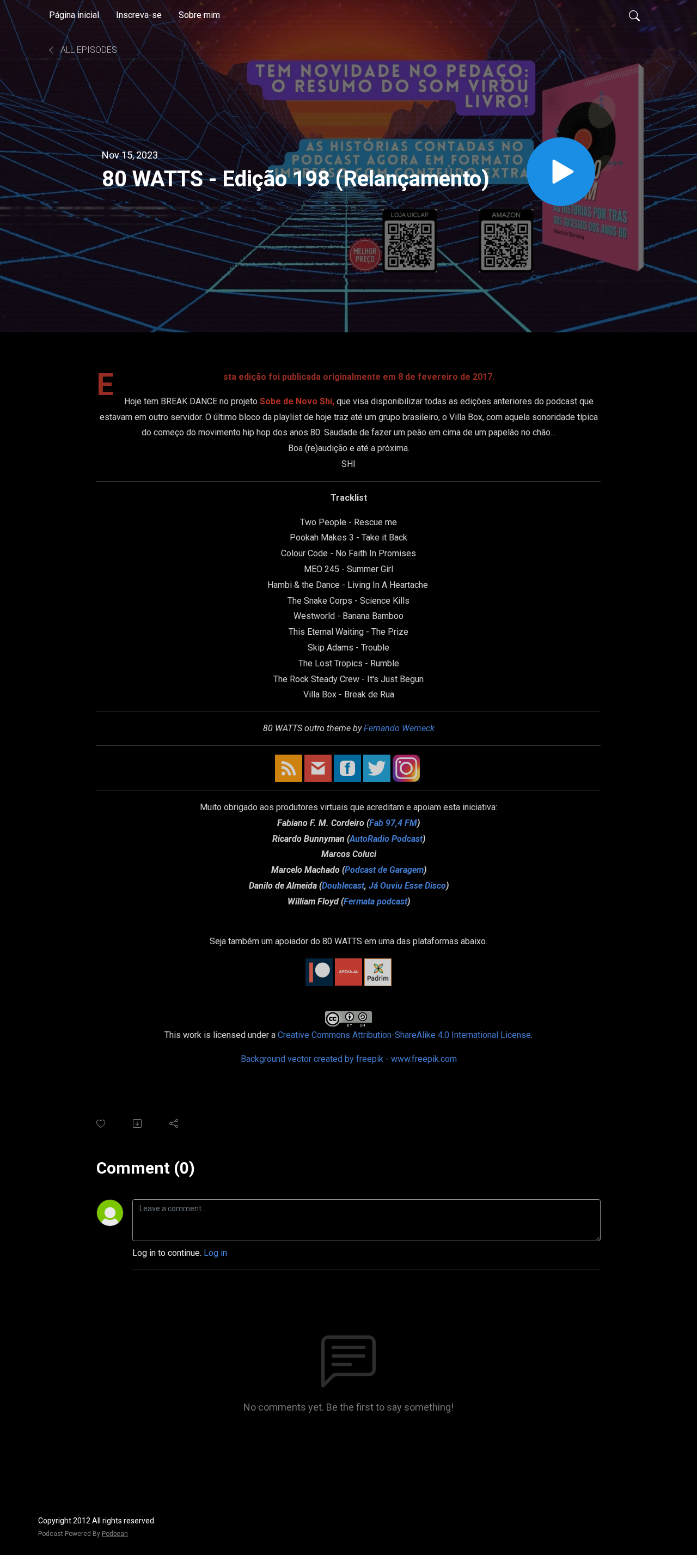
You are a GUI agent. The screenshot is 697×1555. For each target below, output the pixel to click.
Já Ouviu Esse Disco (407, 885)
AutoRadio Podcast (386, 839)
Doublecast (343, 885)
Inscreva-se (139, 15)
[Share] (174, 1123)
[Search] (634, 15)
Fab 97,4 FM (393, 823)
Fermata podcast (375, 901)
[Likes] (101, 1123)
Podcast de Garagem (384, 870)
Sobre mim (199, 15)
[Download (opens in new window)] (138, 1123)
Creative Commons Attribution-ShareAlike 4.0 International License (404, 1035)
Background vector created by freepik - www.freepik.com (349, 1059)
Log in (215, 1253)
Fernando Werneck (399, 728)
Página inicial (74, 15)
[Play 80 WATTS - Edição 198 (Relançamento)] (561, 171)
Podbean (115, 1534)
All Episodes (87, 50)
